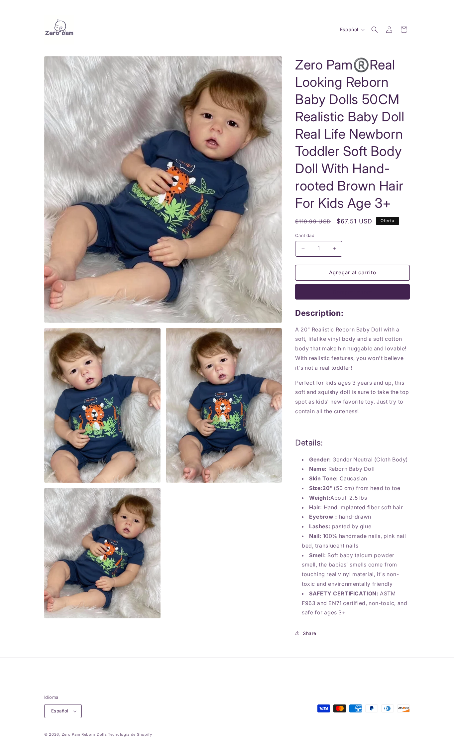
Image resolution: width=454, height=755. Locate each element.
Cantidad (304, 235)
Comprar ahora (352, 292)
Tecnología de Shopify (130, 734)
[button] (374, 29)
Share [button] (309, 633)
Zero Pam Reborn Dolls (84, 734)
